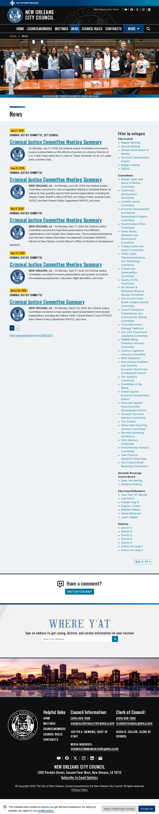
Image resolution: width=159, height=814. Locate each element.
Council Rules (53, 734)
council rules (92, 28)
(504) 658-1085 (126, 718)
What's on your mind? (79, 591)
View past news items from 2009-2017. (31, 335)
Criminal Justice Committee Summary (47, 301)
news (75, 28)
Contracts (50, 739)
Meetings (49, 723)
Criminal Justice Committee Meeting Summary (56, 141)
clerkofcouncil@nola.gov (134, 723)
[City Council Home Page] (22, 725)
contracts (113, 28)
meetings (61, 28)
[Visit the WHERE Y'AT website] (79, 624)
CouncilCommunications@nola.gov (95, 749)
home (20, 28)
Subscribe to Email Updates (79, 777)
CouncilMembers (54, 729)
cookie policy (45, 810)
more (132, 28)
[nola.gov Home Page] (25, 2)
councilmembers (39, 28)
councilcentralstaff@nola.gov (93, 723)
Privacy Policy (79, 789)
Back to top (142, 562)
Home (13, 36)
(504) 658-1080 (80, 718)
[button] (2, 66)
